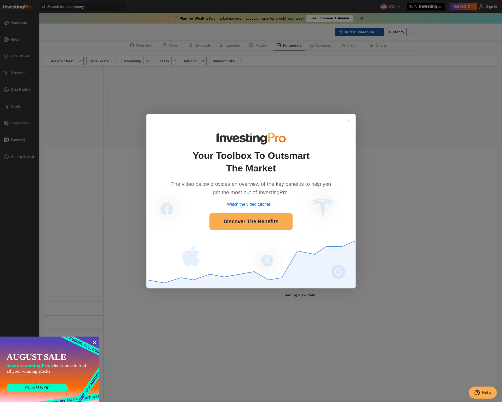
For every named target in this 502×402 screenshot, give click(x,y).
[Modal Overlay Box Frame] (49, 369)
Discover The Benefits (251, 221)
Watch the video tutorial (248, 204)
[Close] (348, 121)
